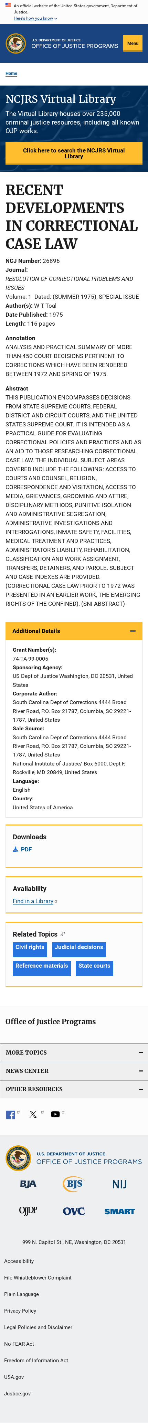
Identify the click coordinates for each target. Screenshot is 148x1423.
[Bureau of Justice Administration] (28, 1189)
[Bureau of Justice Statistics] (74, 1193)
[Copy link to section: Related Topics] (61, 933)
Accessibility (19, 1261)
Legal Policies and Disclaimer (38, 1327)
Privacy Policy (20, 1311)
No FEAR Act (19, 1344)
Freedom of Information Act (36, 1360)
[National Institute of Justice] (120, 1189)
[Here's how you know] (74, 12)
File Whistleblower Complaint (38, 1278)
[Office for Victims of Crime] (74, 1216)
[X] (35, 1116)
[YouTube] (57, 1116)
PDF (26, 849)
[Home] (75, 43)
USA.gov (14, 1377)
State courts (94, 965)
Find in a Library (33, 901)
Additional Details (36, 630)
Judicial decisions (79, 946)
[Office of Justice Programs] (16, 43)
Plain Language (21, 1294)
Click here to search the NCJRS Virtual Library (74, 153)
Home (11, 73)
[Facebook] (13, 1116)
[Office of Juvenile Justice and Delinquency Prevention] (28, 1217)
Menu (132, 43)
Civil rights (29, 946)
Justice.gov (17, 1394)
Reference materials (41, 965)
